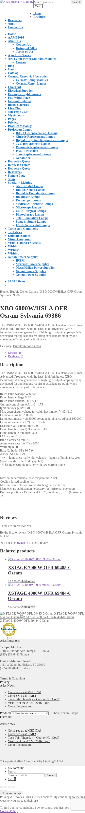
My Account (16, 115)
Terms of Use (24, 51)
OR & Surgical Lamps (31, 211)
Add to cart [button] (28, 581)
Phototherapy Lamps (30, 214)
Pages (12, 119)
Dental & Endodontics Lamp (35, 193)
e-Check (9, 638)
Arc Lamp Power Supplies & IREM (32, 58)
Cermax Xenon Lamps (31, 83)
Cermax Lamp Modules (32, 80)
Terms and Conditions (23, 228)
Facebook (6, 716)
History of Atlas (26, 48)
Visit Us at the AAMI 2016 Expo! (29, 702)
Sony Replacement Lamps (33, 154)
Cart (11, 69)
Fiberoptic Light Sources (24, 94)
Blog (11, 65)
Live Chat (14, 108)
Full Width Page (19, 97)
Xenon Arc (23, 157)
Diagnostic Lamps (28, 196)
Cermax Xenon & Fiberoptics (28, 76)
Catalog (13, 73)
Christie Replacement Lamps (35, 136)
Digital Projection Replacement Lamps (42, 140)
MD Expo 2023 (18, 111)
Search (76, 2)
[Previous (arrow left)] (1, 790)
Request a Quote (19, 161)
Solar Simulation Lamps (32, 218)
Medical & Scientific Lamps (34, 204)
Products (39, 16)
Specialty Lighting (20, 182)
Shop (11, 179)
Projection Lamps (20, 129)
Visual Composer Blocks (24, 242)
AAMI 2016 (16, 37)
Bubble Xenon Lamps (30, 189)
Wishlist (13, 246)
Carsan (21, 62)
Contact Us (15, 27)
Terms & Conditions (12, 678)
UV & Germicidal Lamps (33, 225)
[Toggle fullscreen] (5, 786)
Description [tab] (15, 352)
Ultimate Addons (19, 235)
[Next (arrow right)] (5, 790)
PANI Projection (27, 150)
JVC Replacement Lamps (33, 143)
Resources (15, 20)
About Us (14, 41)
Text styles (15, 232)
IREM (20, 260)
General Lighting (19, 101)
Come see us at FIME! (22, 695)
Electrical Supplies (20, 90)
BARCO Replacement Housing (37, 133)
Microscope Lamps (28, 207)
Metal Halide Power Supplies (35, 267)
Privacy (13, 122)
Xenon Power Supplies (23, 257)
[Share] (9, 786)
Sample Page (16, 175)
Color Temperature (19, 706)
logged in (22, 542)
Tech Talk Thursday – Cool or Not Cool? (34, 699)
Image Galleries (18, 104)
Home (37, 13)
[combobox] (63, 713)
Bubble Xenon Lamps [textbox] (63, 713)
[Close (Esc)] (13, 786)
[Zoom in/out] (1, 786)
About (12, 23)
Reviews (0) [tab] (15, 356)
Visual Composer (19, 239)
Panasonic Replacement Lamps (37, 147)
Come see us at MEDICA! (24, 692)
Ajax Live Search (19, 55)
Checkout (14, 87)
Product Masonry (20, 126)
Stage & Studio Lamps (31, 221)
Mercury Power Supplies (32, 264)
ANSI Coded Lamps (29, 186)
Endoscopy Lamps (28, 200)
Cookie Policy (9, 811)
